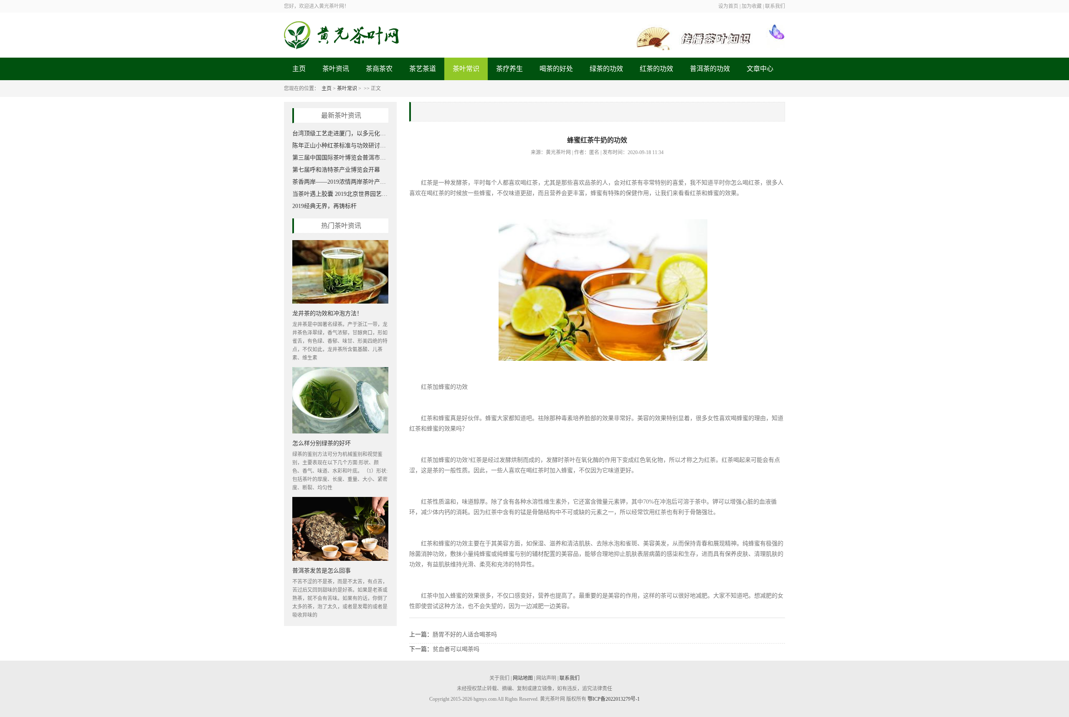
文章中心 (760, 68)
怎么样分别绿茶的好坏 (321, 442)
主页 (299, 68)
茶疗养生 (509, 68)
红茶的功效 (656, 68)
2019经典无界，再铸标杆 (324, 206)
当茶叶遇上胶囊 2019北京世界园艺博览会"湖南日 (340, 194)
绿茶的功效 (606, 68)
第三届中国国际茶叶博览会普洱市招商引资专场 (340, 158)
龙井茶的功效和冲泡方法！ (327, 313)
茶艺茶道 (422, 68)
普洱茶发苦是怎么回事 (321, 570)
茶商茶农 (379, 68)
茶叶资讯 (335, 68)
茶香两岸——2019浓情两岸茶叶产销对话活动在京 (340, 182)
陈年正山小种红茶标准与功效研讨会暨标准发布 (340, 145)
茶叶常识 (466, 68)
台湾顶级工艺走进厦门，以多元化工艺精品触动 (340, 133)
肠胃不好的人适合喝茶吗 (465, 634)
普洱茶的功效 (710, 68)
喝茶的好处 (556, 68)
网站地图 (523, 678)
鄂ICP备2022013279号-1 (614, 699)
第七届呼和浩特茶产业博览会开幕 (336, 170)
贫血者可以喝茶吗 (456, 649)
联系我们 (570, 678)
